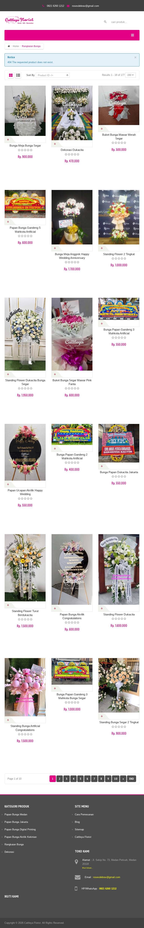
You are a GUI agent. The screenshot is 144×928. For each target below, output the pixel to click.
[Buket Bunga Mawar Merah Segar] (118, 105)
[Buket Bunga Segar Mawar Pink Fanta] (72, 334)
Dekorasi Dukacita (72, 149)
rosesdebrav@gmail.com (85, 5)
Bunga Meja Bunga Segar (25, 145)
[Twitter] (15, 904)
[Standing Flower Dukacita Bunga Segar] (25, 334)
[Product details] (25, 139)
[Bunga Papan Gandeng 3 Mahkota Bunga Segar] (72, 671)
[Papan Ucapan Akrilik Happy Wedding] (25, 452)
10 (115, 779)
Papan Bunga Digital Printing (20, 829)
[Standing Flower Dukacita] (118, 569)
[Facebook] (7, 904)
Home (16, 46)
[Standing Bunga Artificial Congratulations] (25, 687)
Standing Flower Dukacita (119, 614)
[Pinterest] (29, 904)
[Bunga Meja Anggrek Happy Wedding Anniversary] (72, 217)
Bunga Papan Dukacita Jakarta (119, 472)
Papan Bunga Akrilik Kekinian (20, 837)
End (131, 779)
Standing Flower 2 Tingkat (119, 254)
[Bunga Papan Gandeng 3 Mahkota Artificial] (118, 309)
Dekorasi (9, 852)
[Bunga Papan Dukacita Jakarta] (118, 443)
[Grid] (11, 75)
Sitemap (79, 829)
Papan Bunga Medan (15, 814)
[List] (18, 75)
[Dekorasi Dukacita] (72, 113)
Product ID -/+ (45, 75)
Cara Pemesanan (84, 814)
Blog (77, 822)
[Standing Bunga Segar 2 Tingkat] (118, 685)
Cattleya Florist (83, 837)
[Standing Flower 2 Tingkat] (118, 217)
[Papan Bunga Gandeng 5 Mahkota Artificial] (25, 204)
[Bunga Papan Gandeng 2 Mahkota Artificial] (72, 434)
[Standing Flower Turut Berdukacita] (25, 568)
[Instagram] (22, 904)
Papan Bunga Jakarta (16, 822)
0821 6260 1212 (55, 5)
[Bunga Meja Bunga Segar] (25, 111)
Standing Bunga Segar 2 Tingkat (119, 722)
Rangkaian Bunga (14, 844)
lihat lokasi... (87, 868)
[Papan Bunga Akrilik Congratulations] (72, 569)
